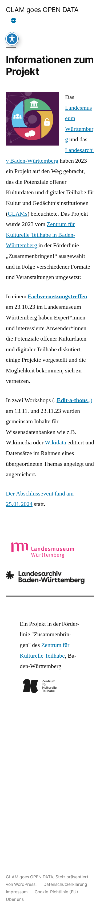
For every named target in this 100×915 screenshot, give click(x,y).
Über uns (15, 899)
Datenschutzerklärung (65, 884)
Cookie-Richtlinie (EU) (56, 891)
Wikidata (55, 442)
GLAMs (17, 214)
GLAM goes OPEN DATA (42, 10)
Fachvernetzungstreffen (57, 296)
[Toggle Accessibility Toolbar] (12, 38)
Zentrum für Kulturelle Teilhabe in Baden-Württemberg (40, 234)
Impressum (17, 891)
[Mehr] (13, 20)
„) (74, 400)
